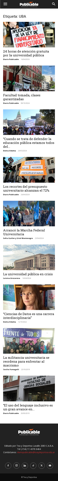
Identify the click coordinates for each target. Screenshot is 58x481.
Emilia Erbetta (9, 150)
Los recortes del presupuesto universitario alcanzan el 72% (26, 188)
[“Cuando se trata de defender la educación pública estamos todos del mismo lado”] (29, 122)
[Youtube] (50, 466)
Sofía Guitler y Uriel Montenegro (18, 238)
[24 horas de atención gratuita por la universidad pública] (29, 34)
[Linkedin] (25, 466)
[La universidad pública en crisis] (29, 257)
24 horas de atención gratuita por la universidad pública (26, 53)
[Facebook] (8, 466)
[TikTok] (33, 466)
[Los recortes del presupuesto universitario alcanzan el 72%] (29, 169)
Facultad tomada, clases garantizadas (21, 97)
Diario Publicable (11, 59)
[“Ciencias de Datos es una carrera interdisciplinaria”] (29, 297)
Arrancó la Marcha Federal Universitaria (24, 232)
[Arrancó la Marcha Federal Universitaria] (29, 213)
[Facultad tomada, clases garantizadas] (29, 78)
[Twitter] (42, 466)
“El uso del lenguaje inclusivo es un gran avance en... (28, 407)
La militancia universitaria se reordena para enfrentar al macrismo (26, 361)
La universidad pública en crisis (28, 274)
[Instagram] (16, 465)
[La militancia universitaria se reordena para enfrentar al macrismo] (29, 341)
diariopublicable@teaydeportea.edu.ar (36, 452)
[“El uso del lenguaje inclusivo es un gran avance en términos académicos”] (29, 388)
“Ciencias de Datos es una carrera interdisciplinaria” (28, 316)
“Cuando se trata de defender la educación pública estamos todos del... (28, 143)
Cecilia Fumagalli (11, 369)
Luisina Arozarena (11, 278)
